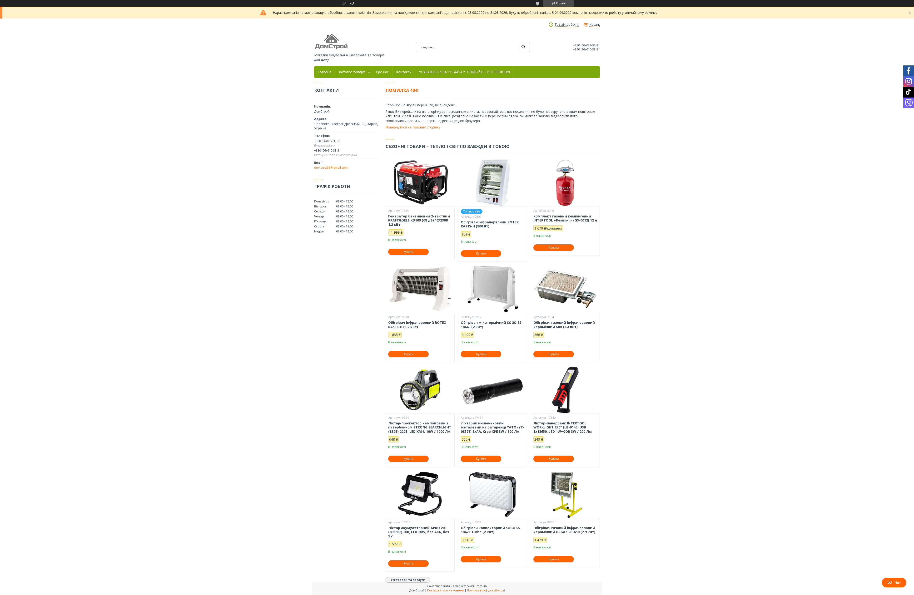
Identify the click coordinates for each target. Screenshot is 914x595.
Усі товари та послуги (408, 580)
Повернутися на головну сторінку (413, 127)
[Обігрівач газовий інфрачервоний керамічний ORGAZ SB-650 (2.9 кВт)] (565, 494)
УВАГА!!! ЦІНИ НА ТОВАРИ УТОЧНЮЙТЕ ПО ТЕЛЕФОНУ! (464, 72)
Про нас (382, 72)
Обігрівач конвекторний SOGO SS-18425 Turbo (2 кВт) (491, 530)
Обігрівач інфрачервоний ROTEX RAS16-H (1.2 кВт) (417, 324)
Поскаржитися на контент (445, 590)
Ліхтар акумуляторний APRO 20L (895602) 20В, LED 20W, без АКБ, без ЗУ (418, 532)
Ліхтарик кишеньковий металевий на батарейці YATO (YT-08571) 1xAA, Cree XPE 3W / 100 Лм (492, 427)
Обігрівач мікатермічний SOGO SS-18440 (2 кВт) (492, 324)
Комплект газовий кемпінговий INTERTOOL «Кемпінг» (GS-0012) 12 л (565, 218)
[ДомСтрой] (331, 42)
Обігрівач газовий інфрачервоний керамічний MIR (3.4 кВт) (564, 324)
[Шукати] (523, 47)
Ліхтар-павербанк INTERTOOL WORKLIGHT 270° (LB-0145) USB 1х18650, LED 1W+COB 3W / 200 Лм (562, 427)
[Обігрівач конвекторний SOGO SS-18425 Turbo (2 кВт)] (492, 494)
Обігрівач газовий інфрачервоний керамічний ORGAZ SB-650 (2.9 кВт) (564, 530)
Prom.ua (481, 586)
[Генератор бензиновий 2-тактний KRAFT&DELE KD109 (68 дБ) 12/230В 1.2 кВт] (420, 183)
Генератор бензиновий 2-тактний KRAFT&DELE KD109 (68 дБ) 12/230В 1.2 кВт (419, 220)
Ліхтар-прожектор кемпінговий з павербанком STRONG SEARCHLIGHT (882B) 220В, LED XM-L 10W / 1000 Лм (419, 427)
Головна (325, 72)
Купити (408, 252)
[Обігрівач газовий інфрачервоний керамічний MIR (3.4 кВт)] (565, 289)
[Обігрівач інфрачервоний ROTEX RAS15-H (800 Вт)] (492, 183)
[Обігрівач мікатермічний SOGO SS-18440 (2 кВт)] (492, 289)
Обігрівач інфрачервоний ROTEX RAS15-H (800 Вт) (490, 224)
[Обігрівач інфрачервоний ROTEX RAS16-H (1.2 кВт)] (420, 289)
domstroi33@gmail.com (331, 167)
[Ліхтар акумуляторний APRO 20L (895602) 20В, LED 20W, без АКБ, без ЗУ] (420, 494)
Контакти (404, 72)
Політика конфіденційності (486, 590)
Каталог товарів (352, 72)
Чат (898, 583)
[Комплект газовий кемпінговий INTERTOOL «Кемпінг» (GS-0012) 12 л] (565, 183)
